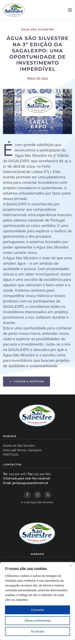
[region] (37, 601)
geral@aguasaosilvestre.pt (30, 483)
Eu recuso (37, 631)
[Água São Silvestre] (38, 415)
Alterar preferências (38, 620)
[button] (70, 10)
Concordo (37, 609)
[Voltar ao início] (14, 10)
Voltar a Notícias (29, 381)
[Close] (70, 565)
